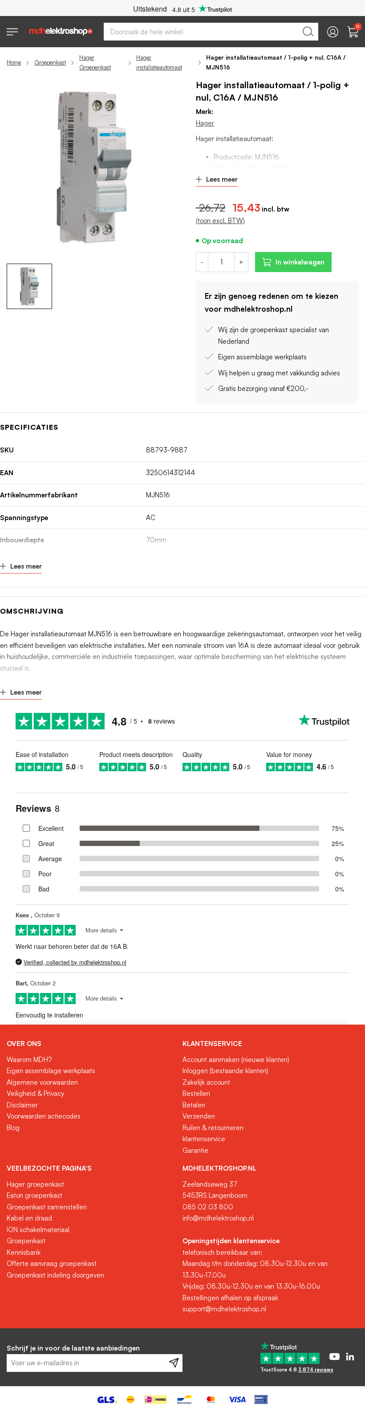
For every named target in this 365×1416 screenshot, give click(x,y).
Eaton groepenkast (34, 1195)
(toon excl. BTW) (220, 220)
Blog (13, 1127)
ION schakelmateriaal (38, 1229)
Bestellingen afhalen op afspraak (230, 1298)
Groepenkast (50, 62)
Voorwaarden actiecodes (44, 1116)
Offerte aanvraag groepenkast (52, 1263)
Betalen (193, 1105)
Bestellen (196, 1093)
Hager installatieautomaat (159, 62)
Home (14, 62)
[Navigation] (12, 31)
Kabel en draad (29, 1218)
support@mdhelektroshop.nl (224, 1309)
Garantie (195, 1150)
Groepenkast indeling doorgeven (55, 1275)
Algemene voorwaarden (42, 1082)
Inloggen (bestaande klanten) (225, 1070)
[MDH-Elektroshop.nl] (61, 32)
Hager (205, 123)
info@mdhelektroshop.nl (218, 1218)
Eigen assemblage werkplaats (51, 1070)
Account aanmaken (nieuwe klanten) (235, 1059)
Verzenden (198, 1116)
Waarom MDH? (29, 1059)
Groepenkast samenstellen (47, 1207)
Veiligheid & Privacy (35, 1093)
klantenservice (203, 1139)
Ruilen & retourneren (212, 1127)
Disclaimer (22, 1105)
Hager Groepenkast (95, 62)
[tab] (91, 1044)
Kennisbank (24, 1252)
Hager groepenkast (35, 1184)
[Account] (332, 31)
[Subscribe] (173, 1363)
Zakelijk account (206, 1082)
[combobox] (211, 32)
